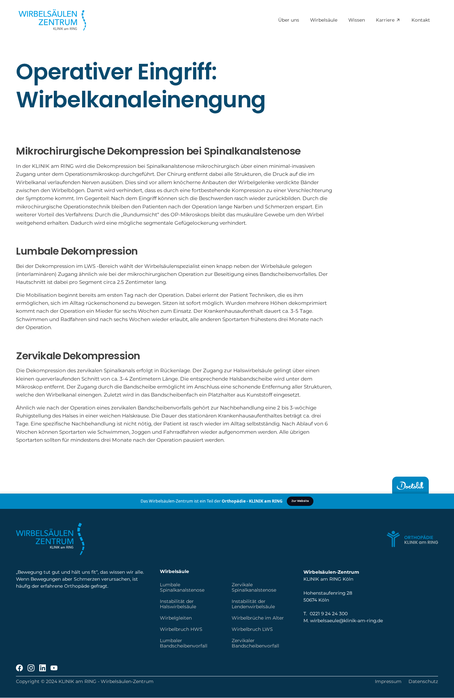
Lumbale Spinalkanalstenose (182, 587)
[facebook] (19, 667)
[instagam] (31, 667)
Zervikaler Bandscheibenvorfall (255, 643)
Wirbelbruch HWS (181, 629)
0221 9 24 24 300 (329, 613)
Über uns (288, 20)
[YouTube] (54, 667)
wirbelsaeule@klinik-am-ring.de (346, 620)
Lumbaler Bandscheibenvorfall (183, 643)
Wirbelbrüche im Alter (258, 618)
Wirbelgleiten (176, 618)
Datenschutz (423, 681)
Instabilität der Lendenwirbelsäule (253, 604)
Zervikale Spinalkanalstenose (254, 587)
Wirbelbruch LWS (252, 629)
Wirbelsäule (323, 20)
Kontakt (420, 20)
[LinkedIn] (42, 667)
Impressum (388, 681)
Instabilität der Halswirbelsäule (178, 604)
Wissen (356, 20)
